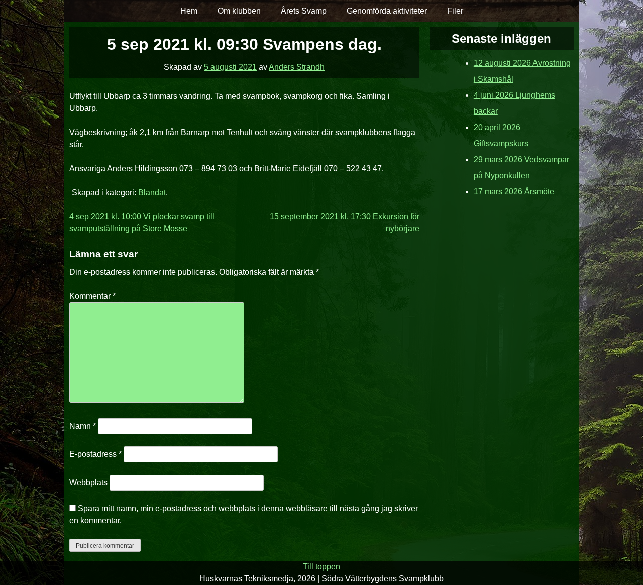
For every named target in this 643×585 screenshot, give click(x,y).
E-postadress (95, 454)
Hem (188, 11)
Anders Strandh (297, 67)
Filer (455, 11)
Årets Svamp (304, 11)
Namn (82, 426)
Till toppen (321, 566)
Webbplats (88, 482)
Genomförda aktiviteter (387, 11)
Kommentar (92, 296)
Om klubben (239, 11)
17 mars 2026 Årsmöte (514, 191)
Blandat (152, 192)
